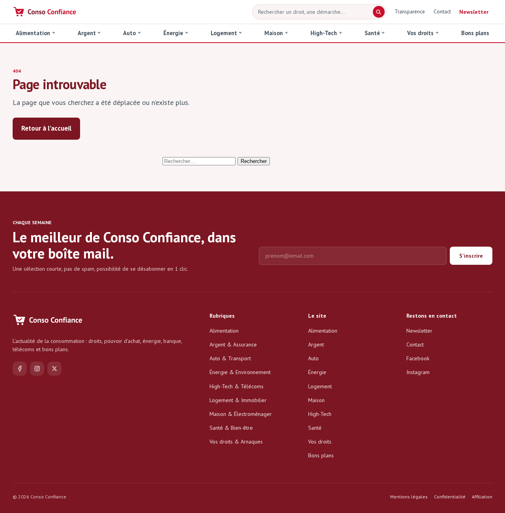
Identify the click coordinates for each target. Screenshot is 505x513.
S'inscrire (471, 255)
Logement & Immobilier (238, 400)
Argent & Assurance (233, 344)
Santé (372, 33)
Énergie (173, 33)
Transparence (410, 11)
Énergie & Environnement (240, 372)
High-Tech (323, 33)
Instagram (418, 372)
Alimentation (33, 33)
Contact (442, 11)
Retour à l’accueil (46, 128)
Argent (87, 33)
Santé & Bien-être (231, 427)
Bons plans (475, 33)
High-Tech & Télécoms (236, 386)
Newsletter (473, 11)
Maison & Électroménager (240, 414)
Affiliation (482, 497)
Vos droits (420, 33)
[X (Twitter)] (54, 368)
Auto (129, 33)
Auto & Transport (230, 358)
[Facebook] (20, 368)
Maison (273, 33)
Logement (224, 33)
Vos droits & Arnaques (236, 441)
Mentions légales (409, 497)
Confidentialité (450, 497)
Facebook (417, 358)
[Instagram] (37, 368)
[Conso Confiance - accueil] (45, 12)
